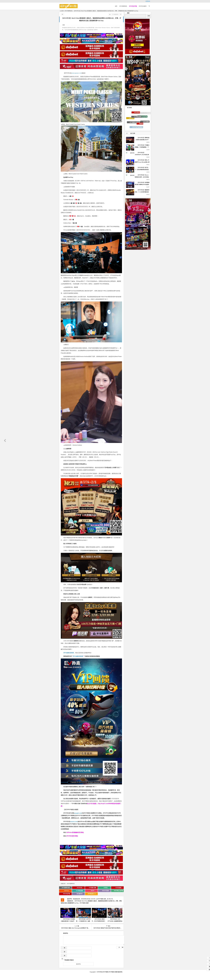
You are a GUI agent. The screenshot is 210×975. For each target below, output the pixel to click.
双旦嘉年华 (79, 893)
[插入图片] (121, 947)
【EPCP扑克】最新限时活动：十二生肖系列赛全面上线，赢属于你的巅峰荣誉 (142, 192)
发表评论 (115, 14)
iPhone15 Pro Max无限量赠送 (144, 113)
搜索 (128, 13)
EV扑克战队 (119, 887)
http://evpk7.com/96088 (105, 803)
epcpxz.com (74, 821)
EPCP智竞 (100, 899)
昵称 (64, 948)
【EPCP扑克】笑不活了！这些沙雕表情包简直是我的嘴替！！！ (142, 169)
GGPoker (66, 890)
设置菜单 (148, 1)
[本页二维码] (208, 969)
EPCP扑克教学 (143, 6)
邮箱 (64, 952)
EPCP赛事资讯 (123, 6)
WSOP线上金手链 (118, 890)
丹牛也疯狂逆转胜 (78, 656)
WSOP (92, 890)
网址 (63, 956)
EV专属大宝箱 (92, 887)
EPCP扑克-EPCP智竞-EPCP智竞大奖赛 (107, 972)
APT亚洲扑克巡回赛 (67, 887)
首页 (116, 6)
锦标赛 (141, 124)
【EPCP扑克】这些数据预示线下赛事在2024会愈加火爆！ (142, 184)
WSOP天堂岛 (105, 890)
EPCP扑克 (79, 887)
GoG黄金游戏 (79, 890)
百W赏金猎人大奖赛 (93, 893)
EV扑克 (105, 887)
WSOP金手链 (66, 893)
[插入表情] (117, 947)
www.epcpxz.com (76, 73)
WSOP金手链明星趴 (137, 127)
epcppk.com (78, 813)
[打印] (110, 14)
